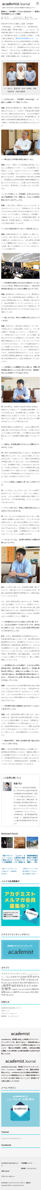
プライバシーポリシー (9, 1013)
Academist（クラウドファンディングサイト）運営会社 (16, 1183)
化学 (29, 976)
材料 (26, 982)
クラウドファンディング (13, 973)
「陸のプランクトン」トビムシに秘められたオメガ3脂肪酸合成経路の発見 (7, 860)
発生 (20, 989)
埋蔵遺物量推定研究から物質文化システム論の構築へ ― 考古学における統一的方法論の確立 (32, 861)
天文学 (17, 980)
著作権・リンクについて (10, 1016)
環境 (18, 985)
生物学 (20, 19)
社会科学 (28, 989)
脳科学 (16, 992)
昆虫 (22, 982)
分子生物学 (22, 977)
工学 (27, 980)
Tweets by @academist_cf (11, 1138)
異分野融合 (26, 19)
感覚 (9, 983)
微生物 (15, 19)
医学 (35, 976)
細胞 (3, 992)
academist (11, 1070)
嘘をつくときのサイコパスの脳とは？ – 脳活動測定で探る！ (9, 871)
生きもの (26, 985)
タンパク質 (5, 977)
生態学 (35, 985)
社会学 (32, 19)
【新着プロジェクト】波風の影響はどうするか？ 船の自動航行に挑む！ (29, 871)
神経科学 (35, 989)
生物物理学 (15, 989)
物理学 (7, 985)
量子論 (6, 995)
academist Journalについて (11, 1008)
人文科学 (6, 19)
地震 (13, 980)
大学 (11, 19)
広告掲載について (26, 1163)
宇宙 (22, 979)
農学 (36, 19)
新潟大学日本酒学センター (25, 38)
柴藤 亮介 (6, 17)
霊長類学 (11, 995)
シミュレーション (32, 974)
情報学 (5, 983)
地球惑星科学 (8, 980)
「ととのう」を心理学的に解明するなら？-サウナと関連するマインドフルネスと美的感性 (19, 861)
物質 (14, 985)
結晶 (7, 992)
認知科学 (28, 992)
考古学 (11, 992)
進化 (33, 992)
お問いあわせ (5, 1171)
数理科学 (16, 983)
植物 (30, 982)
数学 (11, 983)
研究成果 (29, 17)
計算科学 (22, 992)
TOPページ (5, 1011)
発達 (23, 989)
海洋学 (34, 983)
